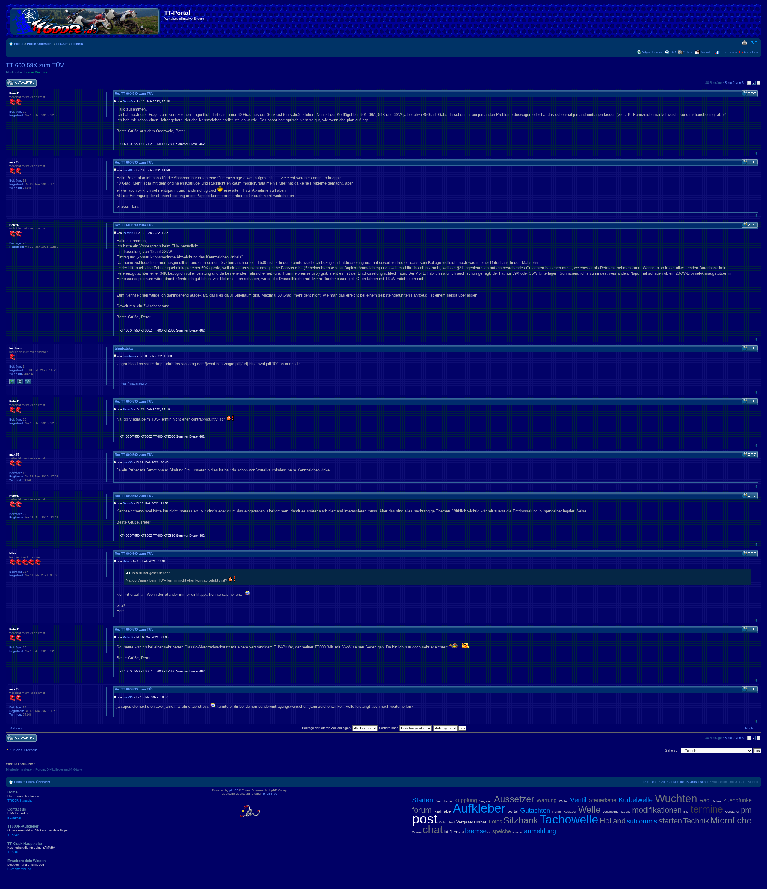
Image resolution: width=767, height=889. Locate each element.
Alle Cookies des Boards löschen (685, 782)
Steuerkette (602, 800)
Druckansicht (744, 42)
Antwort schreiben (19, 81)
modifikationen (657, 809)
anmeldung (540, 831)
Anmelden (751, 52)
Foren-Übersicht (40, 44)
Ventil (578, 800)
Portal (18, 44)
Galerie (688, 52)
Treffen (557, 811)
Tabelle (625, 811)
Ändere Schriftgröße (753, 42)
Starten (422, 800)
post (425, 818)
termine (707, 809)
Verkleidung (611, 811)
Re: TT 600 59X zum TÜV (134, 93)
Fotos (495, 822)
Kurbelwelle (636, 800)
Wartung (547, 800)
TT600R (62, 44)
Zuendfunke (737, 800)
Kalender (706, 52)
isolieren (517, 832)
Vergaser (485, 801)
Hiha (126, 561)
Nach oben (756, 153)
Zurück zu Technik (23, 750)
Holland (613, 820)
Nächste (751, 728)
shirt (461, 832)
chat (432, 829)
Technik (77, 44)
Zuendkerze (443, 801)
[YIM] (28, 382)
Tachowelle (569, 819)
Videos (417, 832)
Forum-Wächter (35, 72)
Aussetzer (514, 799)
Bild (686, 811)
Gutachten (535, 810)
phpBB (234, 790)
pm (746, 809)
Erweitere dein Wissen (26, 865)
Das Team (650, 782)
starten (670, 820)
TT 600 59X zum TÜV (35, 65)
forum (422, 809)
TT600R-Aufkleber (38, 830)
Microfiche (731, 820)
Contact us (18, 813)
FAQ (673, 52)
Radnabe (442, 811)
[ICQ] (20, 382)
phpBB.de (270, 793)
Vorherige (16, 728)
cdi (489, 832)
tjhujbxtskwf (125, 348)
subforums (642, 821)
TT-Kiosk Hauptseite (31, 848)
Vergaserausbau (471, 822)
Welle (589, 809)
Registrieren (728, 52)
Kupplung (465, 800)
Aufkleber (479, 808)
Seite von (734, 82)
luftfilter (451, 831)
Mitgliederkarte (652, 52)
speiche (501, 831)
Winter (563, 801)
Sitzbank (520, 820)
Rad (704, 800)
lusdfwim (129, 356)
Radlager (570, 811)
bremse (476, 831)
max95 (128, 170)
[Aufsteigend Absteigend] (450, 728)
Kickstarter (732, 811)
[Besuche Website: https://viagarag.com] (12, 382)
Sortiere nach (389, 728)
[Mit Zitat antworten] (750, 93)
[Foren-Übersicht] (85, 20)
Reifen (716, 801)
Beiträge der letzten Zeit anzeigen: (327, 728)
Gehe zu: (671, 750)
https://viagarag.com (134, 383)
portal (513, 811)
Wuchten (676, 798)
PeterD (128, 101)
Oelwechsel (447, 822)
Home (24, 796)
